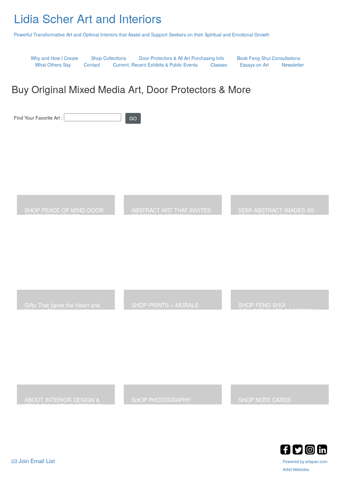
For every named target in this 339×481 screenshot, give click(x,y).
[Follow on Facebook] (286, 453)
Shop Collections (108, 58)
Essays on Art (254, 64)
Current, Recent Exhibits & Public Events (155, 64)
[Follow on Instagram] (311, 453)
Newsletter (293, 64)
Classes (219, 64)
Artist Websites (296, 469)
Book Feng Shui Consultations (268, 58)
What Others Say (53, 64)
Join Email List (37, 460)
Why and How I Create (54, 58)
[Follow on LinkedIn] (322, 453)
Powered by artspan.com (305, 461)
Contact (92, 64)
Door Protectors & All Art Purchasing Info (181, 58)
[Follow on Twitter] (298, 453)
